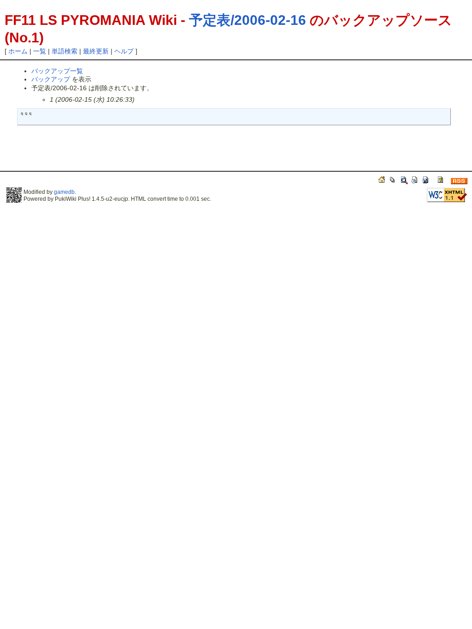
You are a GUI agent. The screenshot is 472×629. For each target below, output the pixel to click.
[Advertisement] (121, 152)
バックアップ (50, 79)
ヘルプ (124, 51)
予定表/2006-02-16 (247, 20)
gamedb (64, 192)
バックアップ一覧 (57, 71)
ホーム (18, 51)
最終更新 (96, 51)
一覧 (39, 51)
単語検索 (64, 51)
